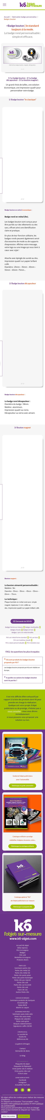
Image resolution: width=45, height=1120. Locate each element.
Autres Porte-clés (22, 992)
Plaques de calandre (22, 1019)
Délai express (22, 948)
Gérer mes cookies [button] (9, 1116)
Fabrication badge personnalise (24, 17)
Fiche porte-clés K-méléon (22, 1069)
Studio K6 (22, 1037)
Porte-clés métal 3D (22, 973)
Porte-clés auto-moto (23, 1016)
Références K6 (22, 1039)
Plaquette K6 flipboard (22, 1066)
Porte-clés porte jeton (22, 975)
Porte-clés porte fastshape (22, 978)
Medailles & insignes (23, 957)
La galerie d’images (22, 1044)
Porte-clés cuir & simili (22, 985)
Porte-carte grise (22, 1021)
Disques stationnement (23, 1024)
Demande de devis (22, 1051)
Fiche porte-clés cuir (22, 1071)
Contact (23, 1048)
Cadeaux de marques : (22, 998)
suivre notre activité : (22, 1077)
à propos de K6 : (22, 1032)
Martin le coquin (22, 1007)
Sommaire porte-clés (23, 968)
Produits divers (22, 960)
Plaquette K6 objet (22, 1064)
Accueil (7, 17)
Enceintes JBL (22, 1003)
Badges (22, 952)
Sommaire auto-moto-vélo (23, 1014)
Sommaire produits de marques (22, 1000)
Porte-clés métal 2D (22, 970)
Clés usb (22, 955)
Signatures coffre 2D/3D (22, 1026)
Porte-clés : (22, 965)
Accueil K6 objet (22, 945)
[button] (4, 5)
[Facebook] (16, 1090)
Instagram (22, 1082)
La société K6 (23, 1034)
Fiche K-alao (22, 1073)
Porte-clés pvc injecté (22, 980)
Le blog (22, 1056)
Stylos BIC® (22, 1005)
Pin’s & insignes (22, 950)
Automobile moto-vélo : (22, 1011)
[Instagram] (22, 1090)
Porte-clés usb (22, 982)
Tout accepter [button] (23, 1116)
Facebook (22, 1080)
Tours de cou (23, 990)
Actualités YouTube (22, 1085)
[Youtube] (29, 1090)
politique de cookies (21, 1103)
